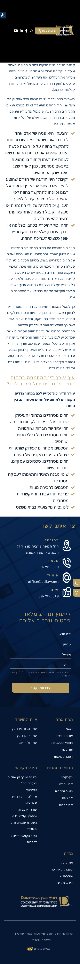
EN (68, 31)
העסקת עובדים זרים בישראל (23, 826)
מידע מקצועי (45, 204)
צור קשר (67, 750)
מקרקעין (67, 777)
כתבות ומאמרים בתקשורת (62, 872)
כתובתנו (51, 540)
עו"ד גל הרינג (28, 743)
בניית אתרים (42, 948)
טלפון (53, 560)
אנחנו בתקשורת (43, 261)
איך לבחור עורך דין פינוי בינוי (24, 799)
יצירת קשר (46, 319)
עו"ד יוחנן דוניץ (27, 736)
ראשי (69, 729)
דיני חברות (66, 805)
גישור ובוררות (64, 791)
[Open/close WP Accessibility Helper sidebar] (3, 15)
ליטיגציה (67, 798)
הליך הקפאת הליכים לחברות (24, 839)
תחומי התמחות (44, 147)
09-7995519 (49, 596)
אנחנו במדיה (64, 862)
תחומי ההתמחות (62, 743)
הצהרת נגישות (63, 757)
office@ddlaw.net (43, 581)
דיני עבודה (66, 784)
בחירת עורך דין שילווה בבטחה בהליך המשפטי (22, 783)
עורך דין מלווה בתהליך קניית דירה (24, 813)
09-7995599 (49, 567)
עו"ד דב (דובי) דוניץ (24, 729)
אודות (46, 89)
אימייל (53, 575)
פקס (55, 590)
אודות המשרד (64, 736)
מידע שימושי (65, 882)
